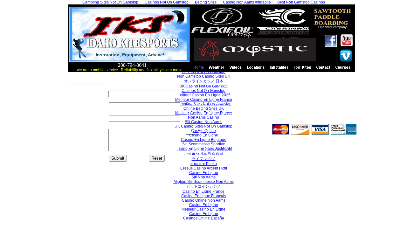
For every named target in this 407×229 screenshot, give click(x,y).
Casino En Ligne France (203, 191)
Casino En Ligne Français (203, 196)
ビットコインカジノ (203, 186)
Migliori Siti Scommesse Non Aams (204, 181)
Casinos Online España (203, 218)
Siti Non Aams (203, 177)
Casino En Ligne (203, 205)
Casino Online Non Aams (203, 200)
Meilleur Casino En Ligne (203, 209)
